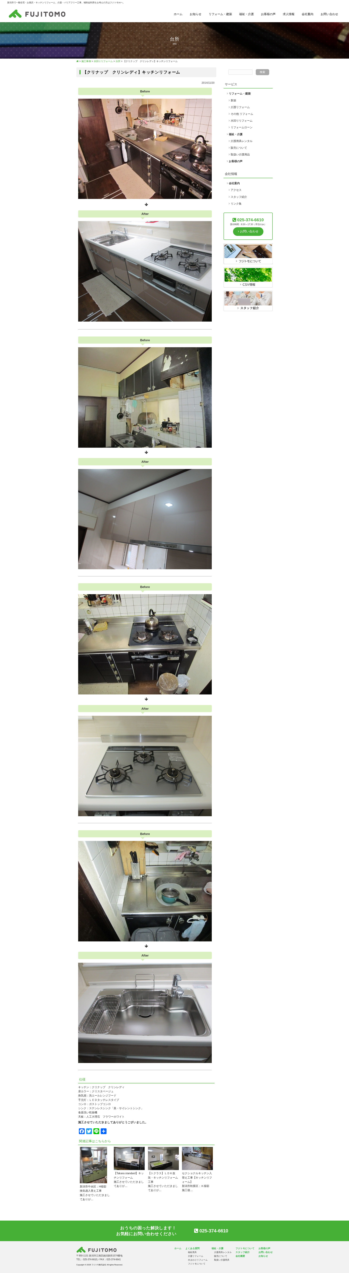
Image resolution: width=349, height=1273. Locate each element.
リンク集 (236, 203)
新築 (233, 100)
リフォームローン (241, 127)
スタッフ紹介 (239, 196)
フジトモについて (196, 1263)
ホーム (178, 14)
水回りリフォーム (241, 120)
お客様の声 (268, 14)
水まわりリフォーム (198, 1260)
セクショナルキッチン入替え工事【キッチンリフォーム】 (197, 1177)
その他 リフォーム (242, 113)
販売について (239, 147)
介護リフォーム (240, 107)
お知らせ (195, 14)
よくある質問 (192, 1248)
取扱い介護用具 (221, 1260)
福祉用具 (192, 1252)
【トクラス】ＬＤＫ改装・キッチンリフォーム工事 (163, 1177)
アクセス (236, 190)
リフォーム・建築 (220, 14)
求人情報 (288, 14)
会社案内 (307, 14)
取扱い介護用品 (240, 154)
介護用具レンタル (241, 141)
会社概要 (240, 1256)
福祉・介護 (246, 14)
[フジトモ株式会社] (37, 17)
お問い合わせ (329, 14)
